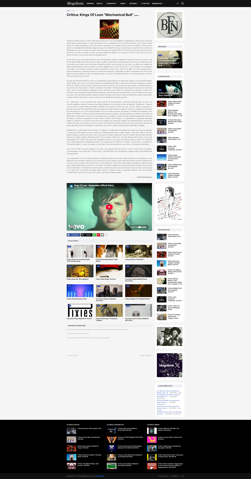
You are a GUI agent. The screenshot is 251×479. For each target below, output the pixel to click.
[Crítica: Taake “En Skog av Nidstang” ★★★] (161, 308)
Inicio (68, 10)
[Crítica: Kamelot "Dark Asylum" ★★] (161, 140)
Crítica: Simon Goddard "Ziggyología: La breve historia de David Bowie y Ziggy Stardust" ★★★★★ (170, 465)
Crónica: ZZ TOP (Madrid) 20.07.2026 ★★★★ (130, 438)
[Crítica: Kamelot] (161, 237)
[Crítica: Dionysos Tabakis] (161, 263)
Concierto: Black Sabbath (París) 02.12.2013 (136, 280)
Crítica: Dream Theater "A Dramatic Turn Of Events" (174, 156)
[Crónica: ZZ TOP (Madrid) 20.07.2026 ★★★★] (111, 439)
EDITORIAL (133, 3)
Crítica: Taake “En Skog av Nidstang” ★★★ (174, 307)
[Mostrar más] (106, 235)
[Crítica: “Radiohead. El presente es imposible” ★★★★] (152, 448)
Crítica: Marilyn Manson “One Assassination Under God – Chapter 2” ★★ (175, 112)
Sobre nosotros (164, 476)
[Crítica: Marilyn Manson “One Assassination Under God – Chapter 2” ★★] (161, 112)
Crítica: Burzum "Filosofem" (134, 259)
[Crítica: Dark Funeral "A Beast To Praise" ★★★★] (161, 104)
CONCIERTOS (111, 3)
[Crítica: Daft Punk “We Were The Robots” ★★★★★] (152, 431)
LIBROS (122, 3)
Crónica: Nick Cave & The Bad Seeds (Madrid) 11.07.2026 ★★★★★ (130, 447)
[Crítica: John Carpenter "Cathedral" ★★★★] (161, 148)
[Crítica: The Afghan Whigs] (161, 272)
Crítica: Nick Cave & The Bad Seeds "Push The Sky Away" (78, 260)
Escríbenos (174, 476)
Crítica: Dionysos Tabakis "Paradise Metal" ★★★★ (174, 175)
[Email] (102, 235)
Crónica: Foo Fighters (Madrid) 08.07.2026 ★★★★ (128, 464)
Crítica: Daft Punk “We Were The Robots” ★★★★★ (168, 429)
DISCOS (99, 3)
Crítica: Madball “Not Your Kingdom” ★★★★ (175, 166)
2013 (73, 10)
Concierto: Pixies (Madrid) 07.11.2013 (79, 318)
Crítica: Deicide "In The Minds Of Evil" (137, 299)
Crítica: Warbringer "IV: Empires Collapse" (106, 319)
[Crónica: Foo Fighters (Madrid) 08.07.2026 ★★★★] (111, 466)
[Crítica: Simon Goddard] (152, 466)
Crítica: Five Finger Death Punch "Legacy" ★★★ (174, 316)
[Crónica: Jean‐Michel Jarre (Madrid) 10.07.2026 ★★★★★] (111, 457)
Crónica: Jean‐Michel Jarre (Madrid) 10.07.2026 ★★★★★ (130, 455)
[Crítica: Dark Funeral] (161, 254)
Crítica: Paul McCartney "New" (77, 299)
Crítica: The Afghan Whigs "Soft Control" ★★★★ (175, 271)
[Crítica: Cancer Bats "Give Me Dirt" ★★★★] (161, 131)
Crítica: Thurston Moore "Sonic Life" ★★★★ (170, 438)
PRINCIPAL (90, 3)
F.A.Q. (182, 476)
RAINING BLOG (157, 3)
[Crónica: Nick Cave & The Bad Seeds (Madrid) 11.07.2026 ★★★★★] (111, 448)
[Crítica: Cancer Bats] (161, 246)
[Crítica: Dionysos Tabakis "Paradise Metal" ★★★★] (161, 176)
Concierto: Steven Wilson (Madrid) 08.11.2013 (137, 319)
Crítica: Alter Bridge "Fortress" (106, 279)
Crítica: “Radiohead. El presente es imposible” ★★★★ (169, 447)
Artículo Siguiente (145, 355)
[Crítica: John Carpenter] (161, 299)
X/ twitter (145, 3)
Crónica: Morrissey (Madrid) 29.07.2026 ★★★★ (175, 121)
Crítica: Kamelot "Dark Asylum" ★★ (174, 138)
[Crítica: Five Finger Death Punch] (161, 317)
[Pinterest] (98, 235)
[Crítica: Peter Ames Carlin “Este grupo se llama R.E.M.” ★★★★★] (152, 457)
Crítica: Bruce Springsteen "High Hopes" (107, 260)
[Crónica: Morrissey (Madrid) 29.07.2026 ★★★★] (161, 122)
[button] (178, 4)
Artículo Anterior (73, 355)
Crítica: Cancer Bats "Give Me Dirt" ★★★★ (174, 130)
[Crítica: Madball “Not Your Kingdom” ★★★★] (161, 167)
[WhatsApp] (94, 235)
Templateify (100, 476)
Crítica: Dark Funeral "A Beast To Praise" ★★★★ (174, 103)
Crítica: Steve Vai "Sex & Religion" (78, 279)
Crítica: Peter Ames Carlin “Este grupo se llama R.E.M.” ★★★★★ (170, 455)
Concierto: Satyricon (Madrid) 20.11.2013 (106, 299)
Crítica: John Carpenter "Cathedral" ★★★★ (175, 148)
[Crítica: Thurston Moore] (152, 439)
